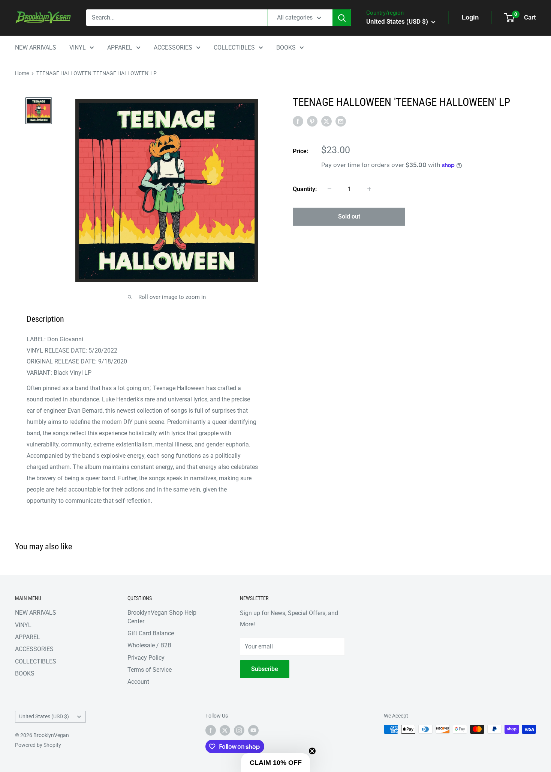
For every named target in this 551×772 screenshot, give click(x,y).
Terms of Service (149, 669)
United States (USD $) (44, 716)
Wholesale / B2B (149, 645)
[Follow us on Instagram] (239, 730)
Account (138, 681)
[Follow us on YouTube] (253, 730)
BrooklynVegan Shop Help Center (161, 616)
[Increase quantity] (369, 189)
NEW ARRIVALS (35, 47)
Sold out (349, 216)
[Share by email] (340, 121)
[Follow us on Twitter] (225, 730)
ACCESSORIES (173, 47)
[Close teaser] (312, 751)
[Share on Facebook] (298, 121)
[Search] (341, 17)
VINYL (77, 47)
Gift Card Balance (150, 633)
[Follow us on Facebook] (210, 730)
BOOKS (286, 47)
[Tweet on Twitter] (326, 121)
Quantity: (305, 188)
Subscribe (264, 668)
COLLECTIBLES (234, 47)
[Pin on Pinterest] (312, 121)
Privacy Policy (146, 657)
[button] (275, 762)
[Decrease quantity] (329, 189)
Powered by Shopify (38, 745)
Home (22, 73)
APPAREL (119, 47)
